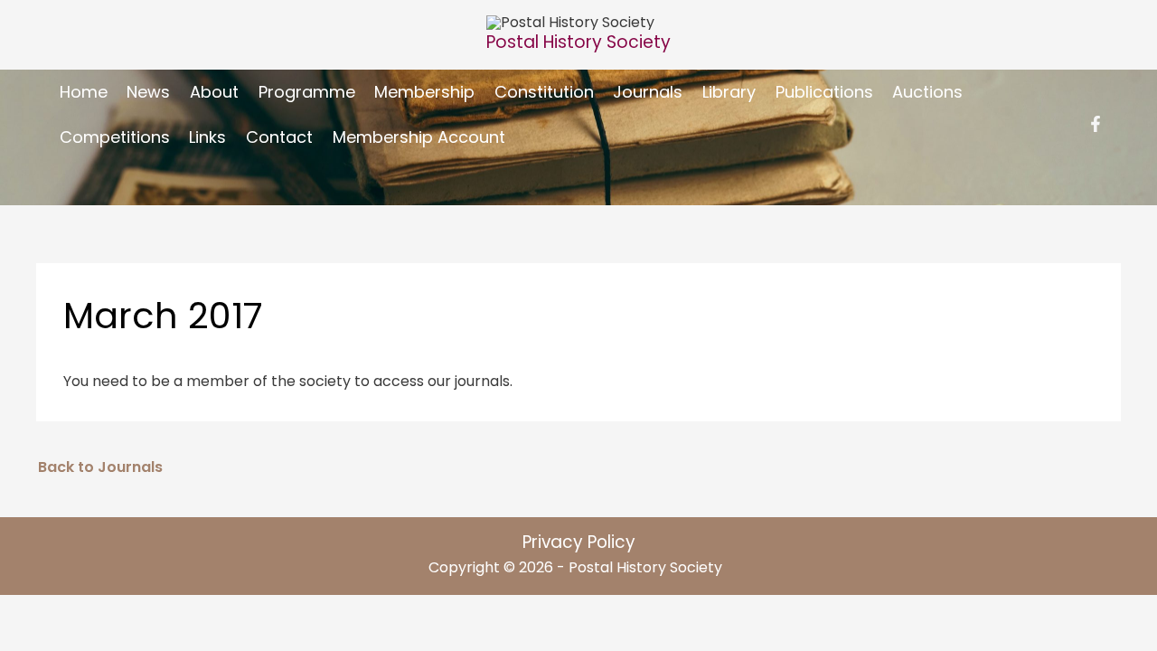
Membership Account (419, 137)
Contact (279, 137)
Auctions (927, 91)
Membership (424, 91)
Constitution (544, 91)
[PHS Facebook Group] (1095, 124)
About (214, 91)
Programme (307, 91)
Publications (824, 91)
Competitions (115, 137)
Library (729, 91)
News (148, 91)
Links (207, 137)
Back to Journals (100, 467)
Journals (647, 91)
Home (84, 91)
